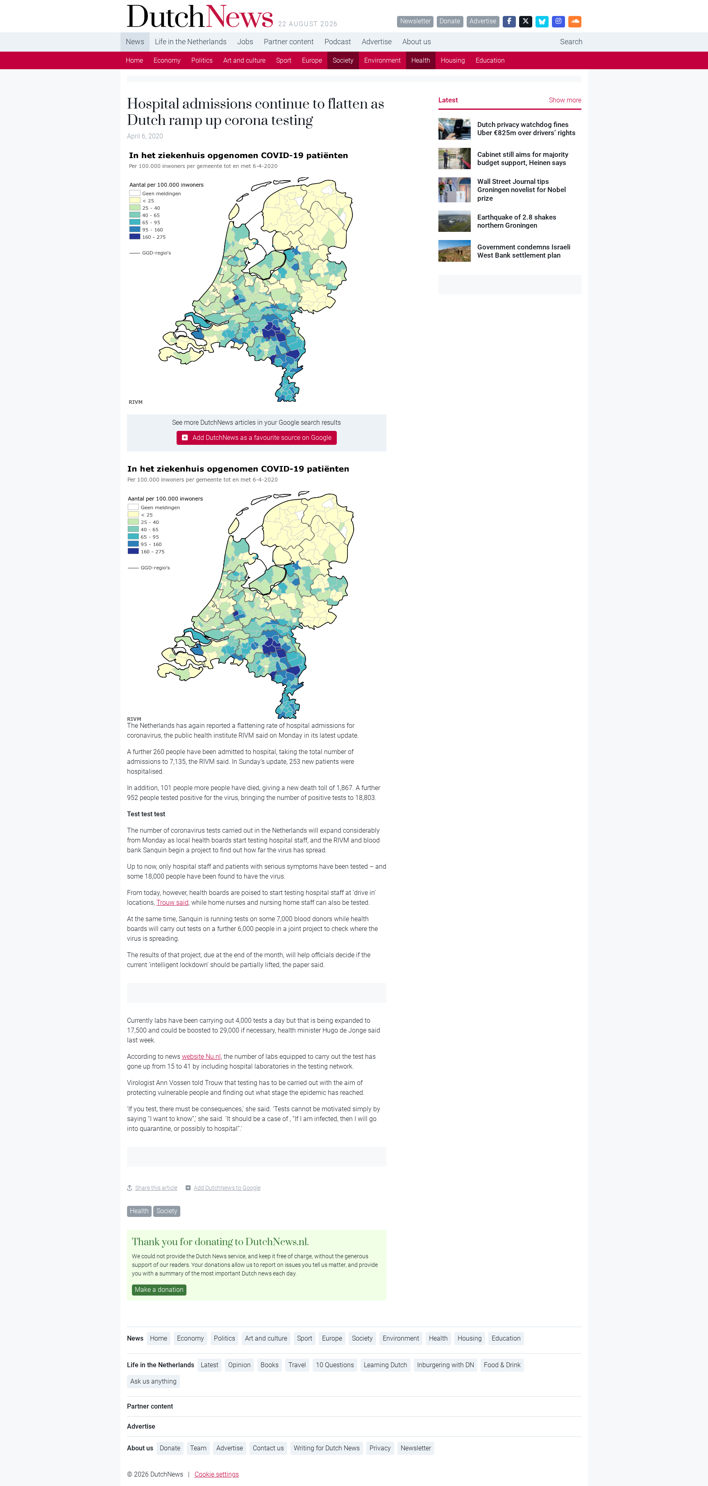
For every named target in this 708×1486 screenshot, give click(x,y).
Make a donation (159, 1289)
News (135, 41)
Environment (382, 60)
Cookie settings (217, 1474)
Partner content (289, 41)
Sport (283, 60)
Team (198, 1448)
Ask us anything (153, 1381)
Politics (202, 60)
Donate (450, 21)
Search (571, 41)
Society (343, 60)
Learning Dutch (385, 1365)
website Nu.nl (201, 1056)
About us (416, 41)
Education (490, 60)
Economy (167, 60)
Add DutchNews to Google (227, 1188)
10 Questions (335, 1365)
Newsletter (415, 21)
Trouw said (172, 902)
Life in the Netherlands (191, 41)
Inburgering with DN (445, 1365)
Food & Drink (502, 1365)
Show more (565, 100)
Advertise (483, 21)
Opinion (239, 1365)
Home (134, 60)
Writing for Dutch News (327, 1448)
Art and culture (244, 60)
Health (420, 60)
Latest (448, 100)
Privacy (380, 1448)
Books (270, 1365)
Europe (312, 60)
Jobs (245, 41)
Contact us (268, 1448)
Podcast (337, 41)
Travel (297, 1365)
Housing (453, 60)
